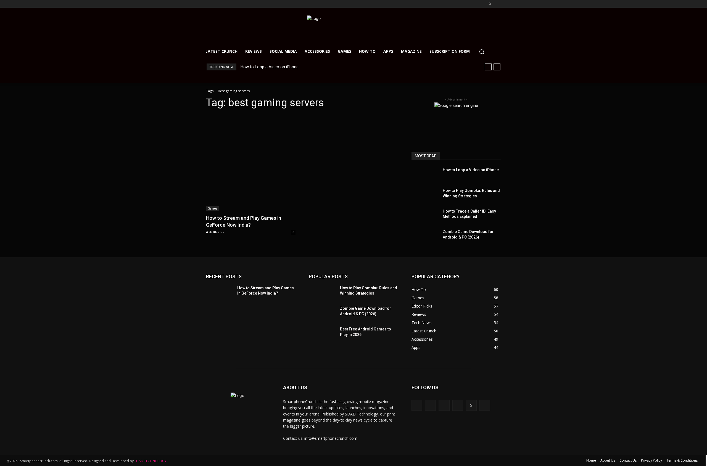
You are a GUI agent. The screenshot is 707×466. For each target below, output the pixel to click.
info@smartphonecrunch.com (330, 438)
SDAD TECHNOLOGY (150, 461)
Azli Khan (214, 232)
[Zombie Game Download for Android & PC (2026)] (424, 236)
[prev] (488, 66)
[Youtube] (498, 4)
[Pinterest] (482, 4)
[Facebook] (459, 4)
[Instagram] (467, 4)
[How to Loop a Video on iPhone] (424, 174)
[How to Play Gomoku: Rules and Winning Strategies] (424, 195)
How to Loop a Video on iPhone (270, 66)
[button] (481, 51)
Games (212, 208)
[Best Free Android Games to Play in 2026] (321, 333)
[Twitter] (490, 4)
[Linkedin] (475, 4)
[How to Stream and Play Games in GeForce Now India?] (251, 162)
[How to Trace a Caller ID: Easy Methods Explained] (424, 215)
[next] (497, 66)
